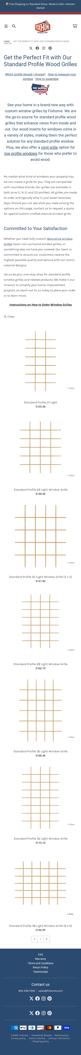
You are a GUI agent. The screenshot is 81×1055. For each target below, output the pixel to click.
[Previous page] (34, 939)
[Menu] (6, 26)
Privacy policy (18, 1038)
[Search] (14, 26)
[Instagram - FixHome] (43, 48)
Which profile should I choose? (25, 74)
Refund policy (62, 1035)
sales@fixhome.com (50, 990)
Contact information (59, 1038)
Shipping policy (41, 1041)
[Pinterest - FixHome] (50, 48)
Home (7, 41)
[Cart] (75, 26)
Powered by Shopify (41, 1035)
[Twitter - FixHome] (30, 48)
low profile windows (20, 153)
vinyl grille (49, 147)
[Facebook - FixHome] (37, 48)
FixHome (23, 1035)
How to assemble (46, 79)
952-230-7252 (26, 990)
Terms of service (37, 1038)
